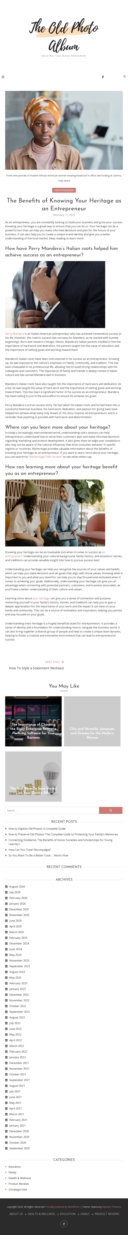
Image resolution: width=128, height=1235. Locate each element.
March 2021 (16, 1114)
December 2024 (19, 943)
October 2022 (17, 1006)
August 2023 (17, 972)
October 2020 (17, 1142)
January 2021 (17, 1125)
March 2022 (16, 1046)
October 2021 (17, 1074)
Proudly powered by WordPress (63, 1206)
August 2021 (17, 1086)
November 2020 (19, 1137)
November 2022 (19, 1000)
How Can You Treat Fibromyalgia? (29, 850)
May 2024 (15, 955)
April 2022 (15, 1040)
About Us (16, 1214)
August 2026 (17, 886)
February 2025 (18, 938)
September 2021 (19, 1080)
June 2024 (15, 949)
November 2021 (19, 1068)
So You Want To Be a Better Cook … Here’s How (38, 855)
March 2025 (16, 932)
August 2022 (17, 1017)
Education (14, 1167)
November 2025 (19, 915)
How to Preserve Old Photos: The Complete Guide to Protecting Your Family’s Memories (63, 834)
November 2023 (19, 960)
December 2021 (19, 1063)
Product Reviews (18, 1184)
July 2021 (14, 1091)
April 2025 (15, 926)
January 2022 (17, 1057)
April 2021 (15, 1108)
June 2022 (15, 1029)
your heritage (41, 598)
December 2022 (19, 995)
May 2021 (15, 1103)
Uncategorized (64, 190)
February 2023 (18, 983)
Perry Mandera (14, 334)
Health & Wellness (19, 1178)
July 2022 (14, 1023)
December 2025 (19, 909)
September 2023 (19, 966)
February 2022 (18, 1051)
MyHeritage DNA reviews (46, 457)
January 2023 (17, 989)
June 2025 (15, 921)
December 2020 (19, 1131)
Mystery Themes (111, 1206)
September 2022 (19, 1012)
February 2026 (18, 898)
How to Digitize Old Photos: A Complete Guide (37, 828)
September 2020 (19, 1148)
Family (12, 1172)
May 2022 (15, 1034)
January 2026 (17, 903)
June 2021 (15, 1097)
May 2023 (15, 977)
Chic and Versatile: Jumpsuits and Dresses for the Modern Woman (92, 733)
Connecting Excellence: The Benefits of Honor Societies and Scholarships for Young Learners (60, 842)
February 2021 (18, 1120)
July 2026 (14, 892)
